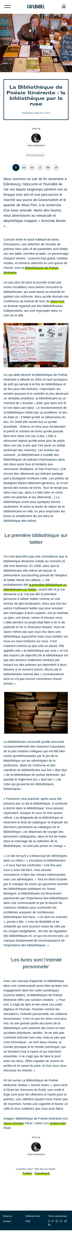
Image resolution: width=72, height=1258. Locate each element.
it (40, 167)
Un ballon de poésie (36, 155)
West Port (57, 301)
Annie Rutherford (36, 145)
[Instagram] (57, 1221)
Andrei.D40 (57, 1123)
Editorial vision (33, 1216)
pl (56, 167)
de (48, 167)
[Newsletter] (65, 1221)
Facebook (42, 1173)
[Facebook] (49, 1221)
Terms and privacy (57, 1216)
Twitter (27, 1173)
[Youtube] (60, 1221)
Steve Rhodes (13, 1123)
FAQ (28, 1221)
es (32, 167)
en (24, 167)
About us (7, 1216)
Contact (7, 1221)
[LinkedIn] (49, 1224)
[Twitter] (52, 1221)
